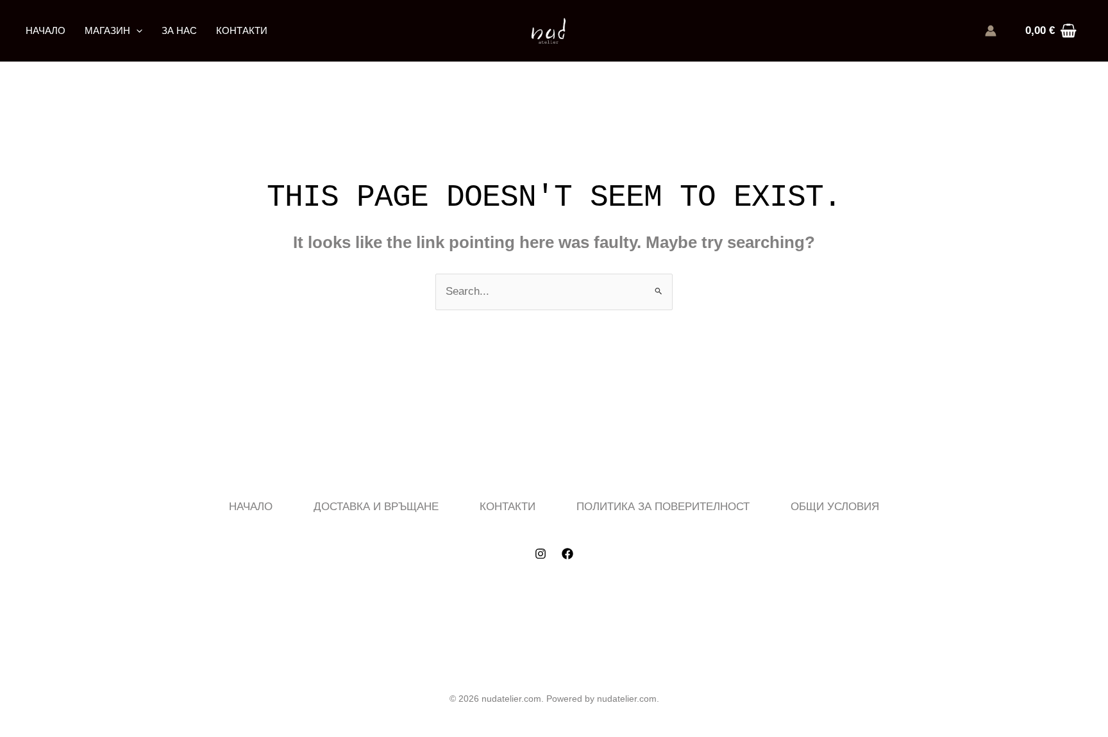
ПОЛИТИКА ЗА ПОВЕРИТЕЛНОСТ (663, 507)
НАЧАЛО (45, 30)
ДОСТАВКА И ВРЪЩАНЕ (376, 507)
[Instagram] (540, 553)
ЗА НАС (179, 30)
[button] (136, 31)
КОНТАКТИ (241, 30)
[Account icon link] (990, 31)
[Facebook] (567, 553)
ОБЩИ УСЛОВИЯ (835, 507)
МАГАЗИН (107, 30)
